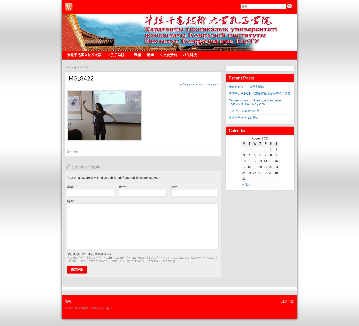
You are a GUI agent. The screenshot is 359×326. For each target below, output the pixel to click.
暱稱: (71, 187)
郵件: (123, 187)
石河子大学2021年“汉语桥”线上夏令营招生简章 (259, 93)
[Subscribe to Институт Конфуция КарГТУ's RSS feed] (69, 7)
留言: (71, 201)
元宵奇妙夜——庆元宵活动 (246, 87)
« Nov (246, 184)
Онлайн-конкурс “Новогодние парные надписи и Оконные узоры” (255, 102)
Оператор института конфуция (200, 84)
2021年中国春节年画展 (244, 111)
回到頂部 (287, 301)
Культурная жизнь (78, 67)
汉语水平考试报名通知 (243, 117)
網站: (174, 187)
